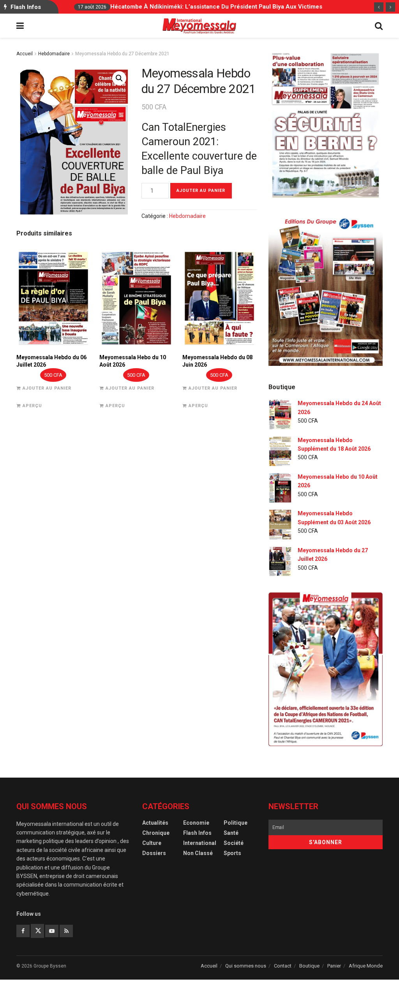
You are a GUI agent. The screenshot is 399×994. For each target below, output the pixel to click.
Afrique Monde (366, 966)
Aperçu (32, 405)
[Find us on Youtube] (51, 931)
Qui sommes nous (245, 966)
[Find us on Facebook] (23, 931)
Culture (151, 843)
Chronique (155, 833)
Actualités (155, 823)
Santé (231, 833)
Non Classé (198, 853)
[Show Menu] (20, 26)
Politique (235, 823)
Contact (282, 966)
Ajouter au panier (201, 190)
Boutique (309, 966)
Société (234, 843)
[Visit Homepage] (199, 26)
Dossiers (154, 853)
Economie (196, 823)
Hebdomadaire (54, 53)
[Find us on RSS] (66, 931)
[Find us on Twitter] (37, 931)
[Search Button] (379, 26)
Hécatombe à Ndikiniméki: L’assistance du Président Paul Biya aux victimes (216, 6)
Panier (334, 966)
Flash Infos (197, 833)
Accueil (24, 53)
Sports (232, 853)
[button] (119, 78)
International (199, 843)
